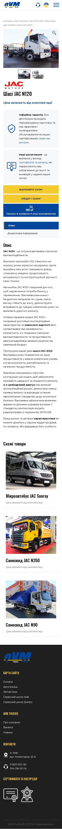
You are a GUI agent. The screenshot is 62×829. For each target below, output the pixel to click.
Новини (8, 732)
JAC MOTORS (36, 21)
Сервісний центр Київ (16, 696)
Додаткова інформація (22, 233)
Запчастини (10, 691)
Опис (11, 225)
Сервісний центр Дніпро (17, 702)
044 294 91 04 (18, 768)
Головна (7, 21)
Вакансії (8, 727)
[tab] (31, 226)
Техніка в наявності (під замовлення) (31, 213)
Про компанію (11, 722)
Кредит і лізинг (31, 198)
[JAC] (14, 86)
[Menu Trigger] (56, 4)
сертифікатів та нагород (33, 162)
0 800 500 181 (18, 764)
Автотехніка (21, 21)
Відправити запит (31, 189)
